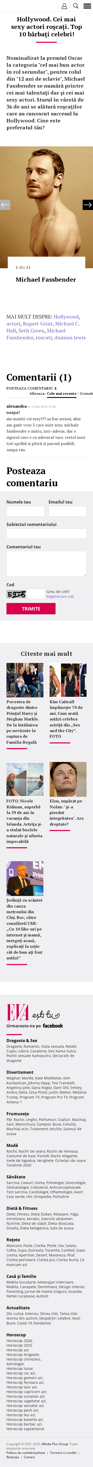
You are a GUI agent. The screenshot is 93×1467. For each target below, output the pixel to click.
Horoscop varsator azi (25, 1405)
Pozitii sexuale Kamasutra (28, 1055)
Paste (28, 1245)
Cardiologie (39, 1191)
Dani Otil (61, 1087)
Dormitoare (47, 1286)
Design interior (72, 1286)
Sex (51, 1051)
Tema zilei (68, 1313)
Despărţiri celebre (55, 1318)
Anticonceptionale (65, 1187)
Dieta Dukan (41, 1214)
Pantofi (43, 1155)
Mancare (14, 1245)
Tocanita (52, 1250)
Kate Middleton (48, 1078)
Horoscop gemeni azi (24, 1377)
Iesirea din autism (22, 1318)
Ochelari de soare (70, 1160)
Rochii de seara (32, 1151)
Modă (12, 1145)
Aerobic (33, 1218)
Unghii (31, 1119)
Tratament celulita (46, 1128)
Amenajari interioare (55, 1282)
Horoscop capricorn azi (26, 1391)
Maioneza (57, 1255)
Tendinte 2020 (18, 1165)
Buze (57, 1124)
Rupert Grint (38, 323)
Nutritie (13, 1223)
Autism (42, 1296)
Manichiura (25, 1124)
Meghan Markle (20, 1078)
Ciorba (39, 1245)
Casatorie (38, 1051)
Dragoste (14, 1046)
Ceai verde (15, 1196)
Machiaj (79, 1119)
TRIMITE (31, 609)
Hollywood (66, 316)
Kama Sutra (66, 1051)
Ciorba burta (68, 1259)
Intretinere (15, 1218)
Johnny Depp (39, 1082)
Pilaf (71, 1255)
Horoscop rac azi (20, 1373)
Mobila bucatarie (21, 1282)
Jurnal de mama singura (46, 1291)
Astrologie (15, 1363)
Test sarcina (16, 1191)
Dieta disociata (61, 1223)
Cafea (11, 1250)
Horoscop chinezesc (23, 1359)
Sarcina (12, 1182)
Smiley (76, 1087)
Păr (9, 1119)
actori (13, 323)
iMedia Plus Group (55, 1444)
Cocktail (68, 1250)
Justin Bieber (60, 1092)
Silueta (12, 1228)
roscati (44, 337)
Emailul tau (61, 502)
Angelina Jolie (18, 1087)
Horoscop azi (17, 1349)
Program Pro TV (54, 1097)
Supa (22, 1250)
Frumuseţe (17, 1114)
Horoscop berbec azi (24, 1424)
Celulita (69, 1124)
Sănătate (15, 1177)
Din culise (15, 1313)
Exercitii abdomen (57, 1218)
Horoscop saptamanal (25, 1428)
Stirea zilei (49, 1313)
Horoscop (16, 1335)
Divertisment (20, 1072)
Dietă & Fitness (21, 1208)
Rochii (19, 1119)
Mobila (12, 1286)
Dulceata (35, 1250)
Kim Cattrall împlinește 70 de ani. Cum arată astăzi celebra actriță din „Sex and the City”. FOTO (66, 719)
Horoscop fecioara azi (25, 1382)
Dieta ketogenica (34, 1228)
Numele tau (18, 502)
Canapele (28, 1286)
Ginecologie (75, 1182)
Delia (23, 1092)
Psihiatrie (61, 1196)
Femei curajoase (20, 1296)
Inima (40, 1182)
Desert (41, 1255)
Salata (70, 1245)
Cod (10, 585)
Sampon (44, 1124)
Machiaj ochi (17, 1128)
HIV (29, 1196)
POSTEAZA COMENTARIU (29, 388)
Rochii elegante (64, 1155)
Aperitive (26, 1255)
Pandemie (42, 1323)
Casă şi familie (21, 1276)
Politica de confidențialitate (25, 1453)
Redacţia (12, 1457)
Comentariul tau (23, 547)
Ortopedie (42, 1196)
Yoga (74, 1214)
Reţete (13, 1240)
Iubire (23, 1051)
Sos (61, 1245)
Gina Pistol (38, 1092)
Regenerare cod (60, 596)
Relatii (71, 1046)
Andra (11, 1092)
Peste (51, 1245)
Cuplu (11, 1051)
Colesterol (39, 1187)
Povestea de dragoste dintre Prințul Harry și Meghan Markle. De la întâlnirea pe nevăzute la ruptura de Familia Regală (22, 722)
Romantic (32, 1046)
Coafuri (64, 1119)
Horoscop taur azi (21, 1387)
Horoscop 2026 (19, 1340)
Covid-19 (24, 1323)
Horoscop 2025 (19, 1345)
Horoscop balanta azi (24, 1419)
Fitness (23, 1214)
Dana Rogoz (42, 1087)
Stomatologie (17, 1187)
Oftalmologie (61, 1191)
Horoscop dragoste (22, 1354)
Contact (29, 1457)
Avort (78, 1191)
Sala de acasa (62, 1228)
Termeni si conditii (63, 1453)
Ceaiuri (27, 1182)
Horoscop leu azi (20, 1414)
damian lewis (70, 337)
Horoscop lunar (19, 1368)
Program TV (30, 1097)
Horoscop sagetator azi (26, 1400)
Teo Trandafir (63, 1082)
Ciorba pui (46, 1259)
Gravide (75, 1291)
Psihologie (55, 1182)
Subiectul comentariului (31, 524)
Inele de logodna (20, 1160)
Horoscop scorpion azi (25, 1396)
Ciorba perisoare (20, 1259)
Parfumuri (47, 1119)
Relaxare (60, 1214)
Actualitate (18, 1308)
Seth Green (31, 330)
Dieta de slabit (34, 1223)
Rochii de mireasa (62, 1151)
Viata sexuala (52, 1046)
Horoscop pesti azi (22, 1410)
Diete (11, 1214)
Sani (10, 1124)
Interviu (31, 1313)
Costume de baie (21, 1155)
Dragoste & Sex (21, 1040)
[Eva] (16, 6)
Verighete (45, 1160)
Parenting (14, 1291)
